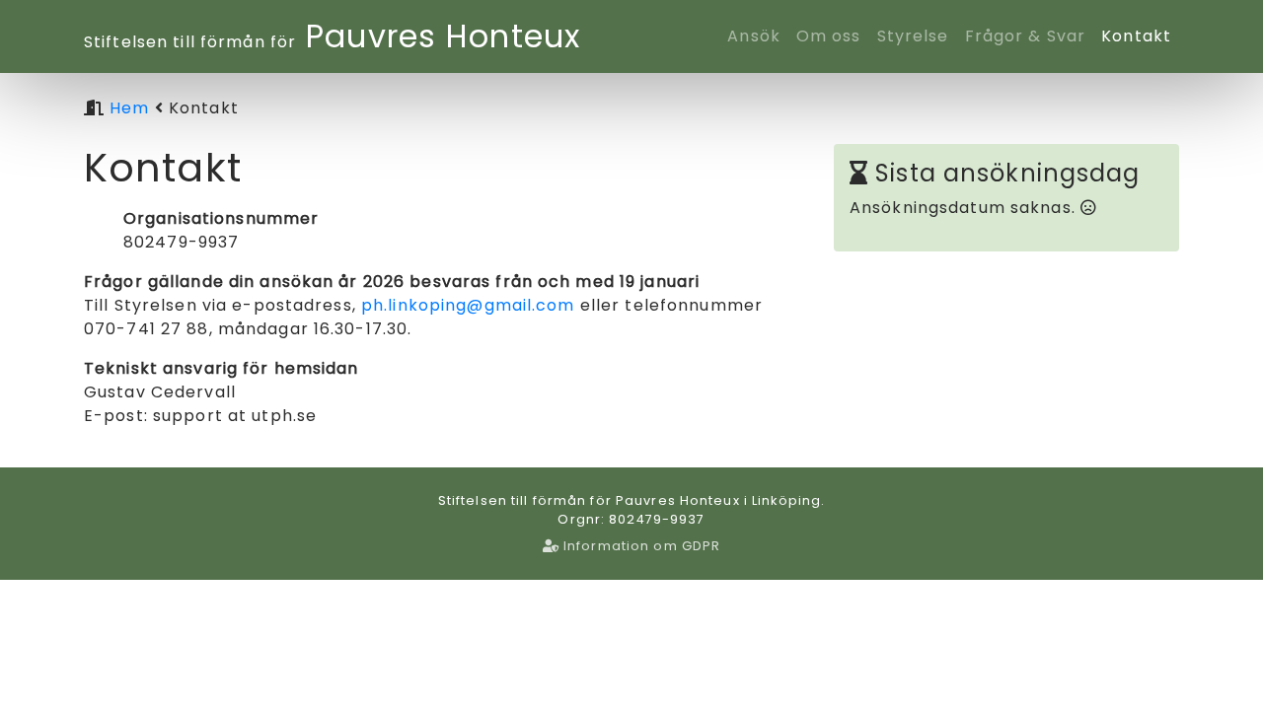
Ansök (757, 35)
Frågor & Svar (1025, 36)
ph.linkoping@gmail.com (468, 305)
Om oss (828, 36)
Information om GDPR (639, 545)
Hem (129, 108)
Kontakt (1136, 36)
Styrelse (913, 36)
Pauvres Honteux (332, 36)
